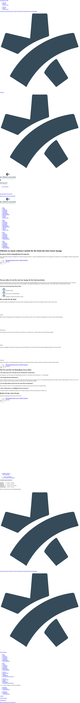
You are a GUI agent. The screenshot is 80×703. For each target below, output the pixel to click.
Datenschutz (4, 688)
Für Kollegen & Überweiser (8, 676)
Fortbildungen (5, 675)
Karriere (4, 3)
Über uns (4, 2)
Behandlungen (5, 213)
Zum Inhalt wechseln (4, 0)
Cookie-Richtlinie (6, 689)
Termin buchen (3, 700)
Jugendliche (4, 210)
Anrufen (1, 696)
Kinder (3, 208)
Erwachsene (4, 211)
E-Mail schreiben (3, 698)
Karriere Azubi (5, 4)
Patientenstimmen (5, 214)
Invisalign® (4, 212)
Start (3, 207)
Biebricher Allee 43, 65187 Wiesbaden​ (7, 196)
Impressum (4, 687)
